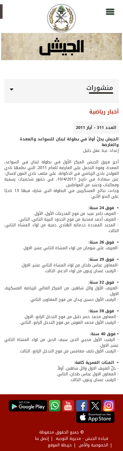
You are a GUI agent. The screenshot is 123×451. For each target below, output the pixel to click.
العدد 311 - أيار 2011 (96, 128)
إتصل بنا (42, 438)
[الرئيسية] (61, 18)
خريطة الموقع (60, 445)
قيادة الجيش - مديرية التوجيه (82, 438)
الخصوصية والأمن (93, 445)
